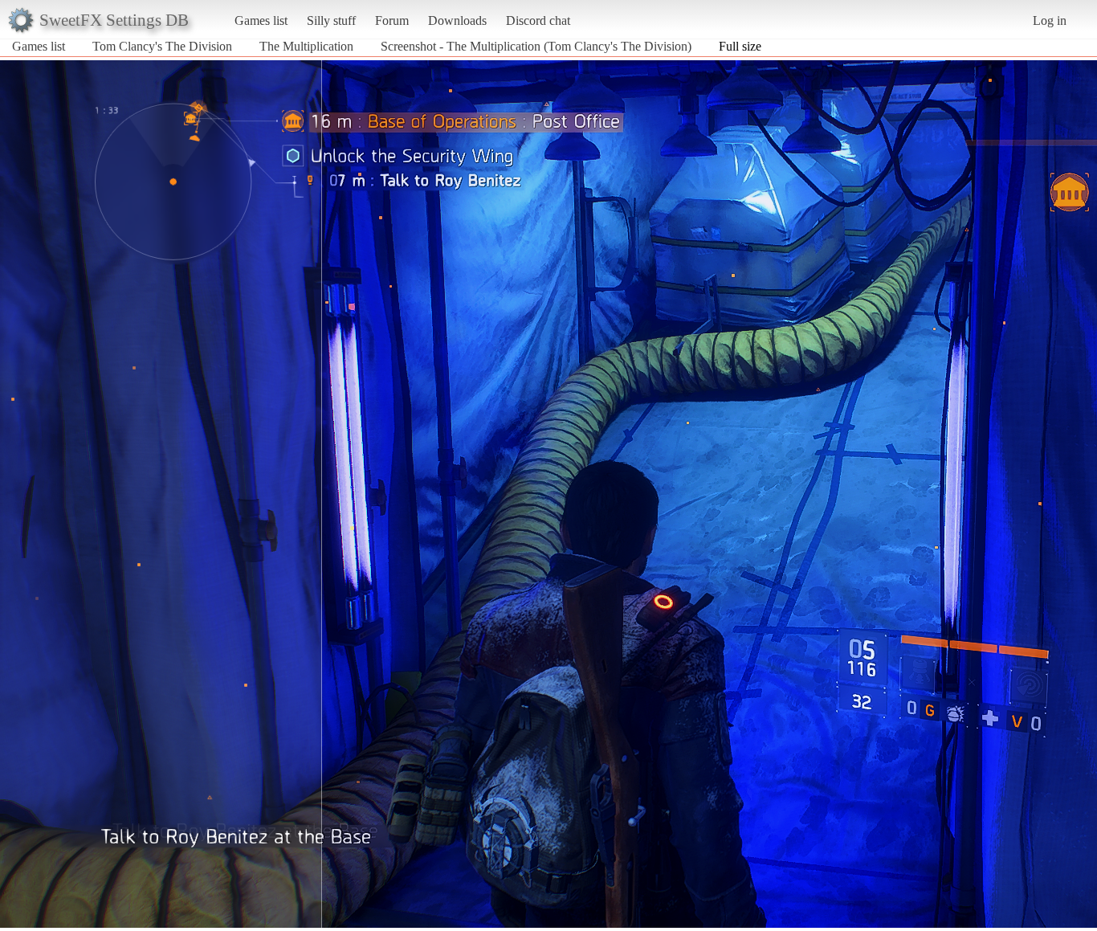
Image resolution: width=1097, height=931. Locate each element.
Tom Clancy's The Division (162, 46)
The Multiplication (306, 46)
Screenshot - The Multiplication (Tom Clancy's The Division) (536, 46)
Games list (261, 20)
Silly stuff (331, 20)
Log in (1049, 20)
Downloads (457, 20)
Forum (392, 20)
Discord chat (538, 20)
